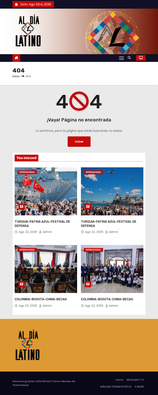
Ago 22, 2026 (28, 232)
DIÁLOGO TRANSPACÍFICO (116, 386)
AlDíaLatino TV (135, 380)
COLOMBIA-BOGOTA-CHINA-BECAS (41, 299)
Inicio (16, 76)
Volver (79, 142)
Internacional (27, 172)
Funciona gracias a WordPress (32, 381)
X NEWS (139, 386)
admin (47, 232)
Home (119, 380)
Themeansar (21, 385)
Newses (66, 381)
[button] (130, 58)
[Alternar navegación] (121, 58)
